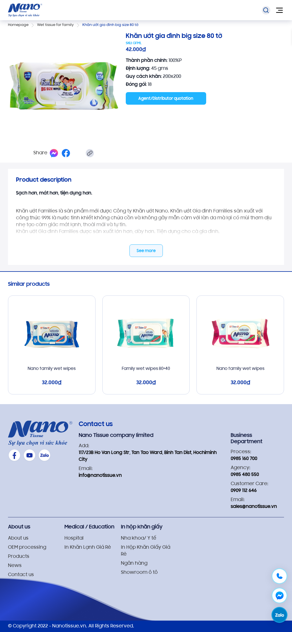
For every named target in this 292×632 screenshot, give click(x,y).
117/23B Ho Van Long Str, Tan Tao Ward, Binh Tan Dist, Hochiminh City (148, 456)
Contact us (21, 575)
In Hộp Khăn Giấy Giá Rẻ (145, 551)
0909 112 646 (244, 490)
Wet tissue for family (55, 25)
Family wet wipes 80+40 (146, 369)
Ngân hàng (134, 563)
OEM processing (27, 547)
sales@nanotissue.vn (254, 506)
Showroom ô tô (139, 572)
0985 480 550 (245, 474)
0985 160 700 (244, 458)
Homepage (18, 25)
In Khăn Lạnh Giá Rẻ (87, 547)
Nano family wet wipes (52, 369)
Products (18, 556)
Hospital (74, 538)
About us (18, 538)
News (15, 565)
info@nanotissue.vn (100, 475)
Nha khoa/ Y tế (138, 538)
